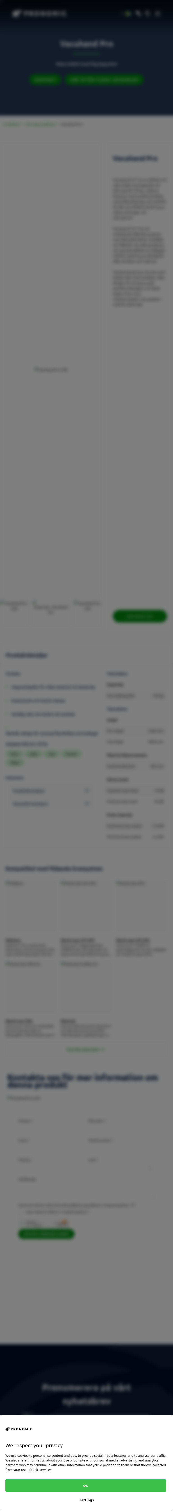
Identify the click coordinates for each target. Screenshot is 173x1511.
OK (85, 1485)
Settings (87, 1500)
